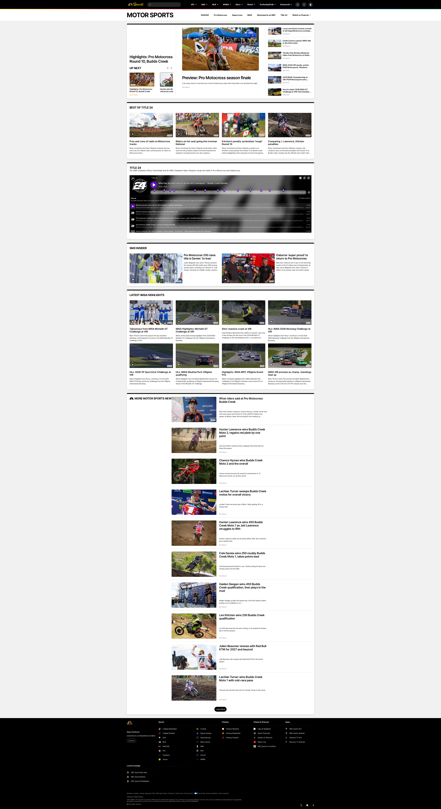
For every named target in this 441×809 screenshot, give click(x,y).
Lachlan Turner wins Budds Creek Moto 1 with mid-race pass (240, 678)
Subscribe (131, 741)
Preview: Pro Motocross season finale (216, 77)
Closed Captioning (145, 793)
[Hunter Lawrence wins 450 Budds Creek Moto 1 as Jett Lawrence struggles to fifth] (194, 533)
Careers (136, 793)
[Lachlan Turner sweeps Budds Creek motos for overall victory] (194, 502)
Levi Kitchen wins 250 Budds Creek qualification (241, 616)
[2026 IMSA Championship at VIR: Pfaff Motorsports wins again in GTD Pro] (274, 80)
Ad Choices (179, 793)
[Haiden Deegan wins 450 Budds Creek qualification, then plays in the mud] (194, 595)
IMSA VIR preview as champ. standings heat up (289, 373)
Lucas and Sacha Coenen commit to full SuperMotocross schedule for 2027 (297, 29)
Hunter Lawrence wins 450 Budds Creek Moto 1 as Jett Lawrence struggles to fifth (241, 525)
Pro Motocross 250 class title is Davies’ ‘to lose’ (200, 256)
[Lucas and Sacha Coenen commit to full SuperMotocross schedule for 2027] (274, 31)
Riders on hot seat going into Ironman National (196, 143)
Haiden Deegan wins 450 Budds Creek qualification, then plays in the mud (242, 587)
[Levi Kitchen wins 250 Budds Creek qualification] (194, 626)
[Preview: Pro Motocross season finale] (220, 49)
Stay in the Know (133, 732)
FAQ (154, 793)
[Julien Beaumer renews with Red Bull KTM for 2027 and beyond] (194, 657)
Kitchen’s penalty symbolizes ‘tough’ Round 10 (242, 143)
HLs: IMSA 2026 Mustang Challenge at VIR (289, 330)
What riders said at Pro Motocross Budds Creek (241, 400)
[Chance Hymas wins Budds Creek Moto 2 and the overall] (194, 471)
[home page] (136, 4)
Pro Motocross (220, 15)
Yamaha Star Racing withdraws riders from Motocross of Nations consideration (297, 54)
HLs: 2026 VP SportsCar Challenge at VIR (150, 373)
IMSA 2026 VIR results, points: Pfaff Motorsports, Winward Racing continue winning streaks (297, 66)
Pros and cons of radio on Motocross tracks (150, 143)
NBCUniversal (139, 797)
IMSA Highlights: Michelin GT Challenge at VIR (192, 330)
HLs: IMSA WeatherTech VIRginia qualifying (194, 373)
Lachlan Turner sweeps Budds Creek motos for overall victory (242, 493)
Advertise (130, 793)
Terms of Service (224, 793)
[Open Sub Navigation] (196, 4)
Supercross (237, 15)
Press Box (171, 793)
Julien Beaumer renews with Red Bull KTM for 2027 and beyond (242, 647)
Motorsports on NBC (266, 15)
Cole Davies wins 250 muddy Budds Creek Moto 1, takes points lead (242, 555)
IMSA (249, 15)
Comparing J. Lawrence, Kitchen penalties (286, 143)
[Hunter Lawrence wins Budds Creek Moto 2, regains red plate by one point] (194, 440)
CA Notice (214, 793)
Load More (220, 709)
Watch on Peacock (300, 15)
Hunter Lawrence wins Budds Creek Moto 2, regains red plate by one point (242, 433)
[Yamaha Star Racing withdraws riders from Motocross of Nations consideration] (274, 55)
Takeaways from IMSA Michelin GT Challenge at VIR (149, 330)
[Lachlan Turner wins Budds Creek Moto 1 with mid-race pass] (194, 688)
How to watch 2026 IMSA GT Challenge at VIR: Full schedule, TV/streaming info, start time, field (296, 90)
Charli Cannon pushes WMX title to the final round (297, 42)
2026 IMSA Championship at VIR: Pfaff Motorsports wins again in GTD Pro (295, 78)
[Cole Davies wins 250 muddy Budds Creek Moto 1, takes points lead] (194, 564)
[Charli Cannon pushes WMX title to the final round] (274, 43)
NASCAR (205, 15)
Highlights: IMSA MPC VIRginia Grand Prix (242, 373)
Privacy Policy (188, 793)
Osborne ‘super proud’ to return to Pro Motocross (292, 256)
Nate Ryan (286, 70)
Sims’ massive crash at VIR (236, 328)
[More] (297, 4)
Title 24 (284, 15)
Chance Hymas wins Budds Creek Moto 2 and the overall (241, 462)
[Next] (171, 68)
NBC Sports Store (161, 793)
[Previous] (167, 68)
